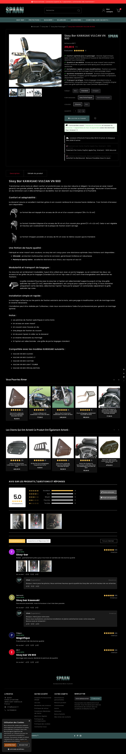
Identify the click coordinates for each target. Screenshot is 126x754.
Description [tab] (15, 173)
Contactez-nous (40, 727)
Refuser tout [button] (23, 745)
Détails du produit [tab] (35, 173)
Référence (68, 43)
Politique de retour (41, 708)
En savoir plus (24, 741)
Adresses (57, 711)
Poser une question (109, 498)
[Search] (79, 10)
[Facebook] (75, 736)
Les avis (37, 703)
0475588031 (11, 710)
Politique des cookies (42, 724)
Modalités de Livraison (42, 705)
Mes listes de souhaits (62, 717)
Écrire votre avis (108, 492)
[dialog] (17, 735)
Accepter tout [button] (10, 745)
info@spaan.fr (13, 707)
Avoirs (56, 708)
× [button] (29, 721)
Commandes (59, 705)
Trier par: (105, 541)
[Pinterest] (78, 736)
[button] (17, 749)
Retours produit (60, 703)
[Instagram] (80, 736)
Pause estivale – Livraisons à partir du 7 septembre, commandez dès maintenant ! (64, 2)
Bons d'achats (59, 714)
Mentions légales (40, 716)
